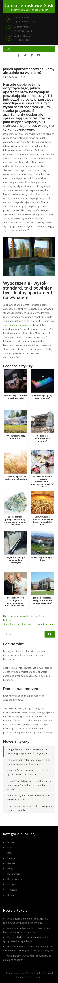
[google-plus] (32, 55)
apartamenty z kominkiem (17, 325)
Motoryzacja (13, 874)
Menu (7, 48)
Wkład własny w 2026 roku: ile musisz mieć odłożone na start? (27, 957)
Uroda (10, 895)
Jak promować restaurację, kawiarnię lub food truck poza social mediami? (26, 930)
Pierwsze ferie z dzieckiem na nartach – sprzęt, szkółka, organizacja (25, 939)
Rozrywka (12, 884)
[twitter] (25, 55)
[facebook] (18, 55)
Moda (10, 868)
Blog (9, 847)
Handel (11, 863)
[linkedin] (38, 55)
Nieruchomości (15, 879)
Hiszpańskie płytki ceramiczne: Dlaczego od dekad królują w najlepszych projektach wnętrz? (29, 785)
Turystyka (12, 889)
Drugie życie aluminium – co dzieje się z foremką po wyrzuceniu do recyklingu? (25, 920)
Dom (9, 852)
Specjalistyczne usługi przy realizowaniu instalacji (29, 624)
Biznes (10, 842)
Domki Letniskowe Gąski (29, 5)
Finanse (11, 858)
